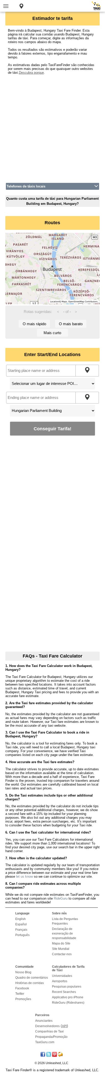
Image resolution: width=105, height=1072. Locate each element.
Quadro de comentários (31, 977)
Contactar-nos (62, 954)
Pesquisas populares (66, 986)
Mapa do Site (61, 943)
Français (21, 929)
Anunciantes (43, 1021)
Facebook (22, 988)
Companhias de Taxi (49, 1031)
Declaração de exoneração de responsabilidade (64, 933)
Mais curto (52, 333)
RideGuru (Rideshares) (68, 1002)
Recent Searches (64, 992)
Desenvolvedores (47, 1026)
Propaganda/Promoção (51, 1037)
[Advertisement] (52, 127)
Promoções (23, 999)
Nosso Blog (23, 972)
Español (21, 924)
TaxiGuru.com (44, 1042)
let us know (24, 876)
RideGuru (61, 898)
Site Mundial (60, 949)
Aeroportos (59, 981)
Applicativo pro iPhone (67, 997)
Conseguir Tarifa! (52, 428)
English (20, 919)
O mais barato (71, 324)
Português (22, 935)
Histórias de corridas (29, 983)
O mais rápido (34, 324)
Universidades (62, 976)
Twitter (19, 993)
